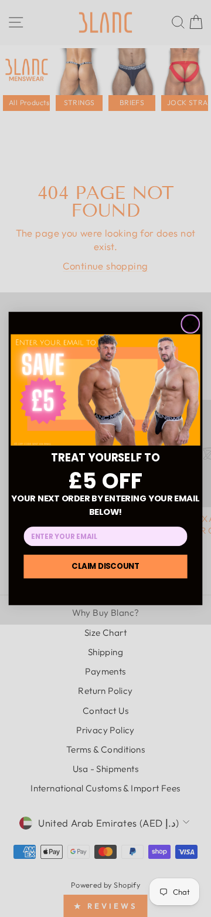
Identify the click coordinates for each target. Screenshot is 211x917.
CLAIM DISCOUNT (105, 566)
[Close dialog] (190, 323)
